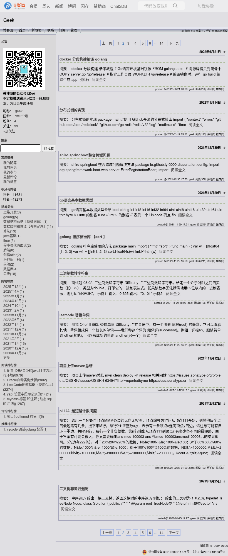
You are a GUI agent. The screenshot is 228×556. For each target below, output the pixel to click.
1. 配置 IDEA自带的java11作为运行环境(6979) (28, 372)
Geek (8, 19)
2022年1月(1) (13, 324)
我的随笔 (10, 162)
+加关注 (9, 130)
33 (16, 125)
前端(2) (8, 264)
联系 (50, 30)
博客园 (8, 30)
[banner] (12, 6)
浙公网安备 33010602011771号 (168, 552)
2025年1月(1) (13, 295)
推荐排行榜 (9, 424)
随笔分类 (7, 207)
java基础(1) (12, 235)
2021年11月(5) (14, 333)
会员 (33, 6)
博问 (72, 6)
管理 (74, 30)
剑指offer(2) (12, 254)
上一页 (107, 43)
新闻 (59, 6)
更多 (6, 357)
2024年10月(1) (14, 305)
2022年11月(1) (14, 314)
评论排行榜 (9, 411)
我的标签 (10, 181)
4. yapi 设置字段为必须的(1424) (27, 394)
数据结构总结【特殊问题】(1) (25, 221)
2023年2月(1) (13, 310)
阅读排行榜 (9, 365)
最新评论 (10, 176)
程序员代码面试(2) (17, 245)
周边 (46, 6)
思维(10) (9, 273)
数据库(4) (10, 268)
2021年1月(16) (14, 343)
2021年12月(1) (14, 329)
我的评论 (10, 167)
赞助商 (99, 6)
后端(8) (8, 249)
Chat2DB (118, 6)
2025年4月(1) (13, 291)
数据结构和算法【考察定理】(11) (28, 226)
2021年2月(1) (13, 338)
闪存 (85, 6)
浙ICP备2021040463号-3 (209, 552)
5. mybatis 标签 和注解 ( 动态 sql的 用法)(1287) (27, 401)
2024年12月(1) (14, 300)
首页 (22, 30)
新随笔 (36, 30)
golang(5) (10, 216)
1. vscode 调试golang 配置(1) (25, 429)
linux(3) (9, 240)
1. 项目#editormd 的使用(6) (23, 416)
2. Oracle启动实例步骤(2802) (25, 379)
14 (161, 43)
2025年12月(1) (14, 286)
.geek (18, 110)
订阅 (62, 30)
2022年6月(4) (13, 319)
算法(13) (9, 231)
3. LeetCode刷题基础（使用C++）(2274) (28, 387)
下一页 (174, 43)
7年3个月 (21, 115)
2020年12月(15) (15, 348)
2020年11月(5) (14, 352)
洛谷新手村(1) (13, 259)
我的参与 (10, 172)
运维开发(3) (12, 212)
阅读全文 (99, 79)
